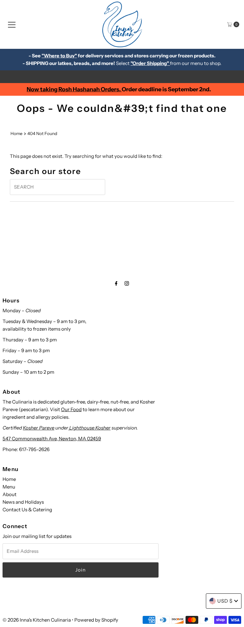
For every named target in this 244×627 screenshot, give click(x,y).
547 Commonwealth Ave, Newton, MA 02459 (52, 439)
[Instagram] (127, 283)
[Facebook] (116, 283)
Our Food (71, 409)
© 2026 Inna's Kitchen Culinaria (37, 620)
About (10, 494)
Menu (9, 487)
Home (16, 133)
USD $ (225, 601)
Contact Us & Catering (27, 510)
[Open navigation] (11, 24)
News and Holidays (23, 502)
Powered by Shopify (96, 620)
